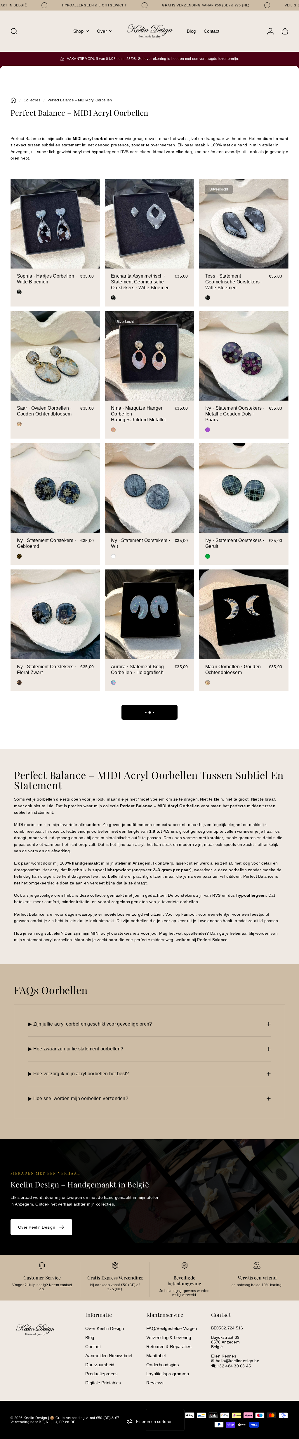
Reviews (155, 1382)
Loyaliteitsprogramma (167, 1373)
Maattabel (156, 1355)
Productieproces (101, 1373)
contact (66, 1285)
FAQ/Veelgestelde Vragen (171, 1328)
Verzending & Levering (168, 1337)
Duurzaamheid (99, 1364)
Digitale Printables (103, 1382)
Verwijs (245, 1278)
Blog (89, 1337)
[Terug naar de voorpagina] (13, 100)
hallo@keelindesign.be (237, 1360)
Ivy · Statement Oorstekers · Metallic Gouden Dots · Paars (235, 414)
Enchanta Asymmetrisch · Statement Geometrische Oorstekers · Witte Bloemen (140, 281)
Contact (93, 1346)
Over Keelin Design (104, 1328)
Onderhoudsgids (162, 1364)
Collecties (32, 100)
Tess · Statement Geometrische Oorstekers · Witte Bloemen (234, 281)
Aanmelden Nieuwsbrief (108, 1355)
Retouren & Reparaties (169, 1346)
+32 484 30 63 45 (234, 1366)
